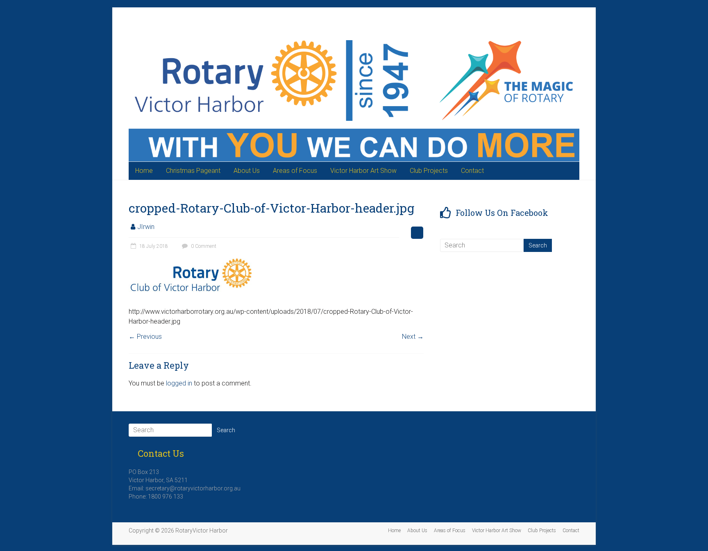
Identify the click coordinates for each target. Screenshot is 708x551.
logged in (179, 383)
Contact (472, 171)
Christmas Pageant (193, 171)
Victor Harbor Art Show (363, 171)
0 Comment (203, 246)
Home (144, 171)
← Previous (145, 336)
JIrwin (145, 227)
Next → (413, 336)
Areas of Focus (295, 171)
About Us (247, 171)
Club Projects (429, 171)
